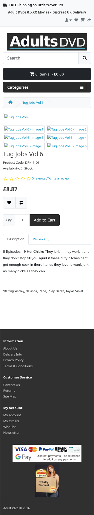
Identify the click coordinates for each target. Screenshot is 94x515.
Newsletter (11, 432)
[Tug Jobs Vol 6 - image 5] (24, 146)
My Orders (11, 421)
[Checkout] (89, 19)
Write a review (58, 178)
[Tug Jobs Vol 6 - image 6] (67, 146)
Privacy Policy (13, 360)
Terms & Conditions (18, 366)
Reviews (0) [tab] (41, 239)
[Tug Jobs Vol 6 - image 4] (67, 137)
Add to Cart (44, 220)
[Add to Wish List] (9, 202)
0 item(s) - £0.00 (49, 74)
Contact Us (11, 384)
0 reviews (39, 178)
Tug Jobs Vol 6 (33, 102)
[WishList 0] (76, 19)
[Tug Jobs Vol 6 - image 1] (24, 129)
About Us (10, 348)
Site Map (9, 396)
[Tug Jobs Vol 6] (16, 118)
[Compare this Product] (21, 202)
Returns (9, 390)
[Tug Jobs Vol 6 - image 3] (24, 137)
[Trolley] (83, 19)
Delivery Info (12, 354)
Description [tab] (15, 239)
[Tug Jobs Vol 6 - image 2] (67, 129)
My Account (12, 415)
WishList (9, 426)
